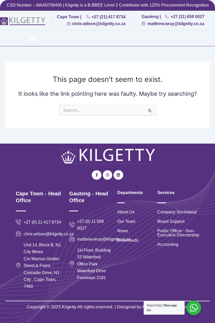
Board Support (170, 221)
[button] (32, 38)
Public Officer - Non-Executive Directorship (178, 233)
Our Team (126, 221)
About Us (126, 212)
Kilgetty (69, 307)
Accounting (167, 244)
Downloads (127, 240)
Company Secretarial (177, 212)
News (122, 231)
